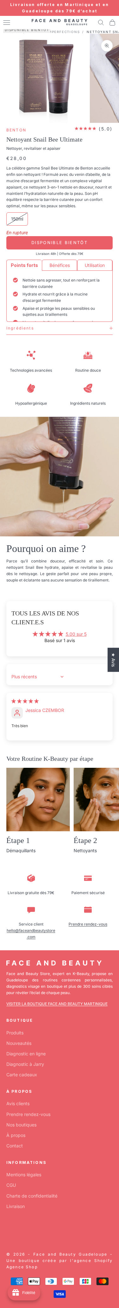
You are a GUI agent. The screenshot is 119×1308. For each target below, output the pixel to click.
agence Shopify (93, 1260)
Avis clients (18, 1103)
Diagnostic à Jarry (25, 1064)
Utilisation (95, 265)
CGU (11, 1185)
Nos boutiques (21, 1124)
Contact (14, 1145)
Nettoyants (85, 850)
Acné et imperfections (54, 32)
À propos (15, 1135)
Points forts (24, 265)
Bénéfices (60, 265)
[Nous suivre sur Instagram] (26, 1230)
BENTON (16, 130)
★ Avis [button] (113, 660)
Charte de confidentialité (31, 1195)
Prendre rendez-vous (88, 924)
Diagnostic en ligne (26, 1053)
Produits (14, 1032)
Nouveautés (18, 1043)
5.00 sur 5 (76, 634)
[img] (25, 701)
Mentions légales (23, 1174)
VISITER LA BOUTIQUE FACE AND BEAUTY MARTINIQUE (57, 1003)
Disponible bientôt (59, 242)
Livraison (15, 1206)
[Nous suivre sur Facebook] (9, 1230)
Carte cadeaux (21, 1074)
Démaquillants (21, 850)
